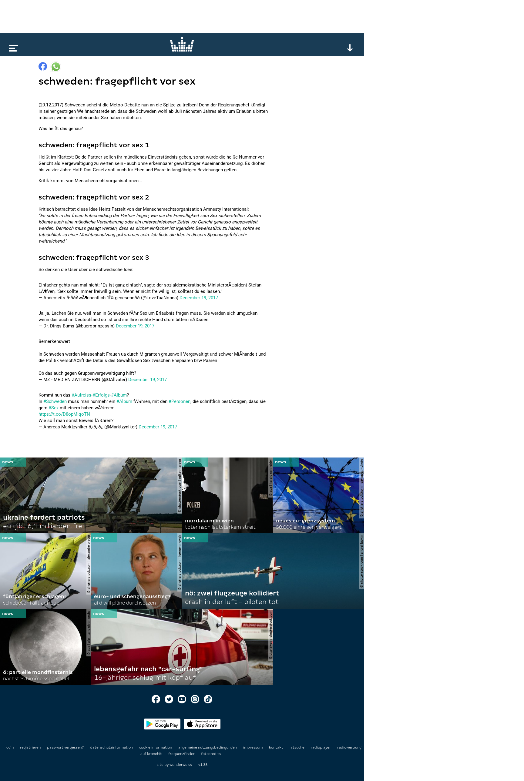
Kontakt (276, 747)
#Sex (54, 408)
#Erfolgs (101, 395)
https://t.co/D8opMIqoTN (64, 414)
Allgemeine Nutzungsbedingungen (208, 747)
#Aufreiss (81, 395)
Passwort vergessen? (65, 747)
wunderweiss (181, 765)
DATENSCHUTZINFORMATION (112, 747)
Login (9, 747)
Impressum (253, 747)
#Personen (179, 401)
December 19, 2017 (199, 297)
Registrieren (30, 747)
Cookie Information (156, 747)
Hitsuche (297, 747)
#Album (119, 395)
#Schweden (55, 401)
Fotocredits (211, 754)
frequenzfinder (182, 754)
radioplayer (321, 747)
